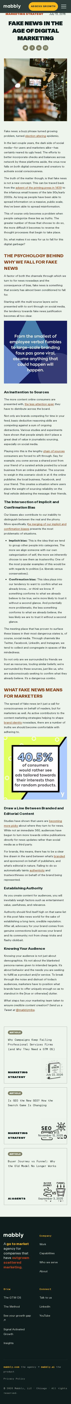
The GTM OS (12, 1297)
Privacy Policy (14, 1379)
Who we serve (48, 1262)
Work (42, 1244)
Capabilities (47, 1253)
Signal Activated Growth (14, 1331)
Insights (9, 1343)
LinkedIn (44, 1306)
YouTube (44, 1315)
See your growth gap (17, 1318)
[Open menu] (63, 6)
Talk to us (45, 1297)
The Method (12, 1306)
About (43, 1271)
